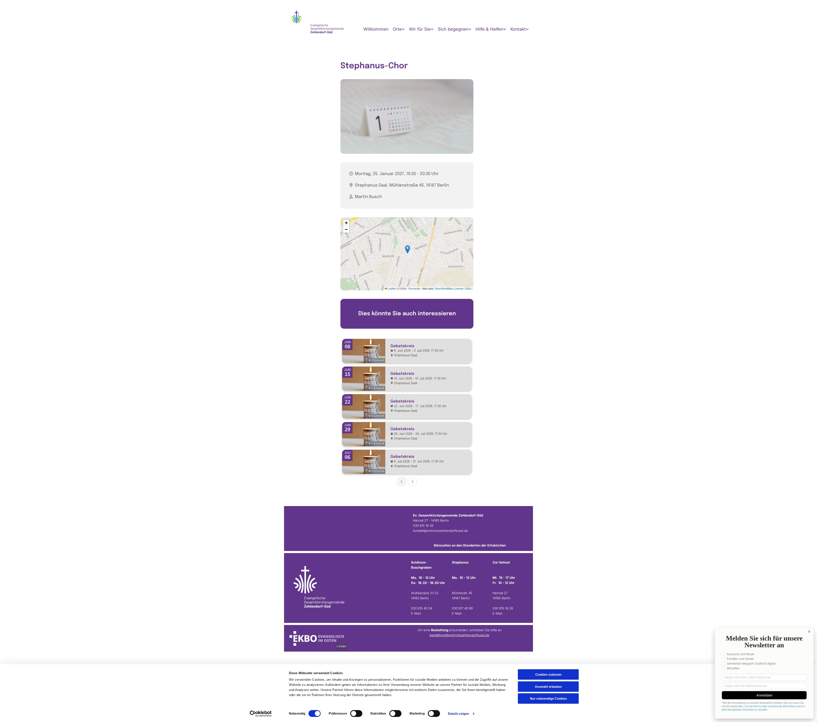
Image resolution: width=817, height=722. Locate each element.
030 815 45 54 (421, 608)
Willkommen (376, 29)
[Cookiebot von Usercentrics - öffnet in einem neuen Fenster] (260, 714)
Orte (397, 29)
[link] (399, 29)
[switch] (356, 713)
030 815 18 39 (423, 526)
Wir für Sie (420, 29)
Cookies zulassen (548, 674)
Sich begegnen (453, 29)
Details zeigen (458, 713)
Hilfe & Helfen (489, 29)
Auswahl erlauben (548, 686)
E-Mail (497, 613)
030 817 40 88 (462, 608)
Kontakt (518, 29)
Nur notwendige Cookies (548, 698)
